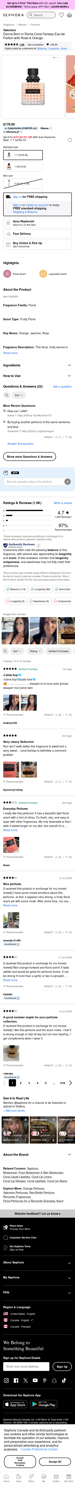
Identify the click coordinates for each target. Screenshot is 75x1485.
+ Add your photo (14, 1110)
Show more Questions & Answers (29, 457)
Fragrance (8, 24)
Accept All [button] (55, 1461)
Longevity (53, 48)
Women (22, 24)
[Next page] (70, 1082)
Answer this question (20, 444)
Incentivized (10, 944)
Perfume (35, 24)
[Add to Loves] (69, 140)
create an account (37, 205)
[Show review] (15, 630)
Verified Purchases (58, 651)
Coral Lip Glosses (14, 1181)
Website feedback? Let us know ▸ (38, 1213)
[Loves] (61, 15)
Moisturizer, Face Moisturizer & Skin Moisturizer (33, 1173)
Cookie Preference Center (39, 1449)
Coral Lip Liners (42, 1177)
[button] (19, 1449)
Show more (10, 353)
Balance (42, 48)
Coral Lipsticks (36, 1181)
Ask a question (36, 44)
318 (62, 1083)
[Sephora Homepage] (13, 15)
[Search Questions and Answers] (6, 395)
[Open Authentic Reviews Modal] (38, 545)
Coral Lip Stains (57, 1181)
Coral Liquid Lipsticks (16, 1177)
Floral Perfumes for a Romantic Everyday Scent (33, 1201)
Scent (64, 48)
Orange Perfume (33, 1188)
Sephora (32, 1168)
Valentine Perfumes (15, 1193)
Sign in (17, 205)
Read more (10, 830)
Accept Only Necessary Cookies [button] (20, 1461)
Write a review (63, 503)
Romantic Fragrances (17, 1197)
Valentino (9, 30)
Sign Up (62, 1367)
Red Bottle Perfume (41, 1193)
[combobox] (41, 15)
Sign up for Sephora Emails (21, 1358)
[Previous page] (4, 1082)
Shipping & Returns (25, 212)
